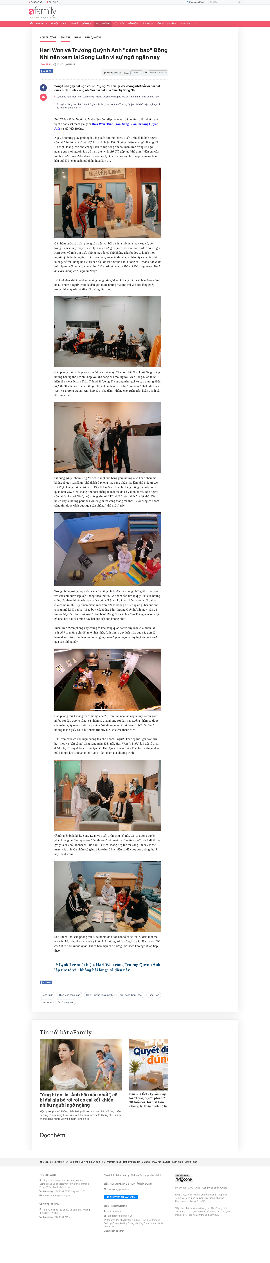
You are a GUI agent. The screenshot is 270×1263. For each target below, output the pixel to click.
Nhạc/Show (93, 37)
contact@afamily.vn (60, 1195)
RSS (195, 1162)
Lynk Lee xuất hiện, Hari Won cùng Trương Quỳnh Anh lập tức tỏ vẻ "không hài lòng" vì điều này (108, 96)
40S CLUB (185, 23)
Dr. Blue (53, 2)
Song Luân (129, 124)
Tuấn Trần (114, 124)
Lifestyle (41, 23)
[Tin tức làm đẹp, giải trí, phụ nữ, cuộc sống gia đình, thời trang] (42, 12)
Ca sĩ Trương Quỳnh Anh (99, 995)
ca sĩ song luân (65, 1002)
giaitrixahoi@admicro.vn (120, 1216)
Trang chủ (45, 1162)
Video (188, 1162)
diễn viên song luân (69, 995)
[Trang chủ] (31, 24)
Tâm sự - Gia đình (166, 23)
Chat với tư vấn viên (122, 1197)
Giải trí (65, 37)
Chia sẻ (47, 71)
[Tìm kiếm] (239, 2)
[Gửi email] (43, 97)
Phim (77, 37)
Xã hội (54, 23)
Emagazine (36, 2)
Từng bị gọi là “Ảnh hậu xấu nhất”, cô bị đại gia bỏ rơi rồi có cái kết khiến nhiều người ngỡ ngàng (79, 1100)
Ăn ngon (148, 23)
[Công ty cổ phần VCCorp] (184, 1178)
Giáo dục (87, 23)
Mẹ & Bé (74, 23)
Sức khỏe (118, 23)
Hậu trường (103, 23)
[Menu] (195, 24)
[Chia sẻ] (43, 88)
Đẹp (64, 23)
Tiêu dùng (134, 23)
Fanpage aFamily (197, 2)
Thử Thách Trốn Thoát (130, 995)
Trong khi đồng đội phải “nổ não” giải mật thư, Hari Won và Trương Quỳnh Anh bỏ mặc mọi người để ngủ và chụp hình (108, 106)
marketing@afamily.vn (119, 1189)
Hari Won (98, 124)
